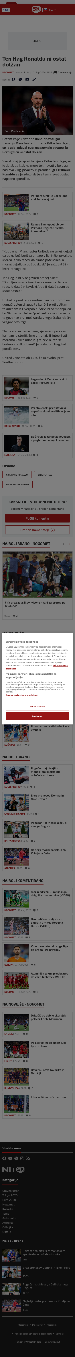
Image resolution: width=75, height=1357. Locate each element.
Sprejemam (37, 716)
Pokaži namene (37, 706)
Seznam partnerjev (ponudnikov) (21, 695)
